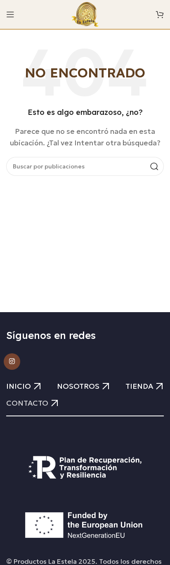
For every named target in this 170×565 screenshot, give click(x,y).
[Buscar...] (154, 166)
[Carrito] (159, 14)
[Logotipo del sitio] (85, 13)
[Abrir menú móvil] (10, 14)
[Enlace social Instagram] (12, 361)
